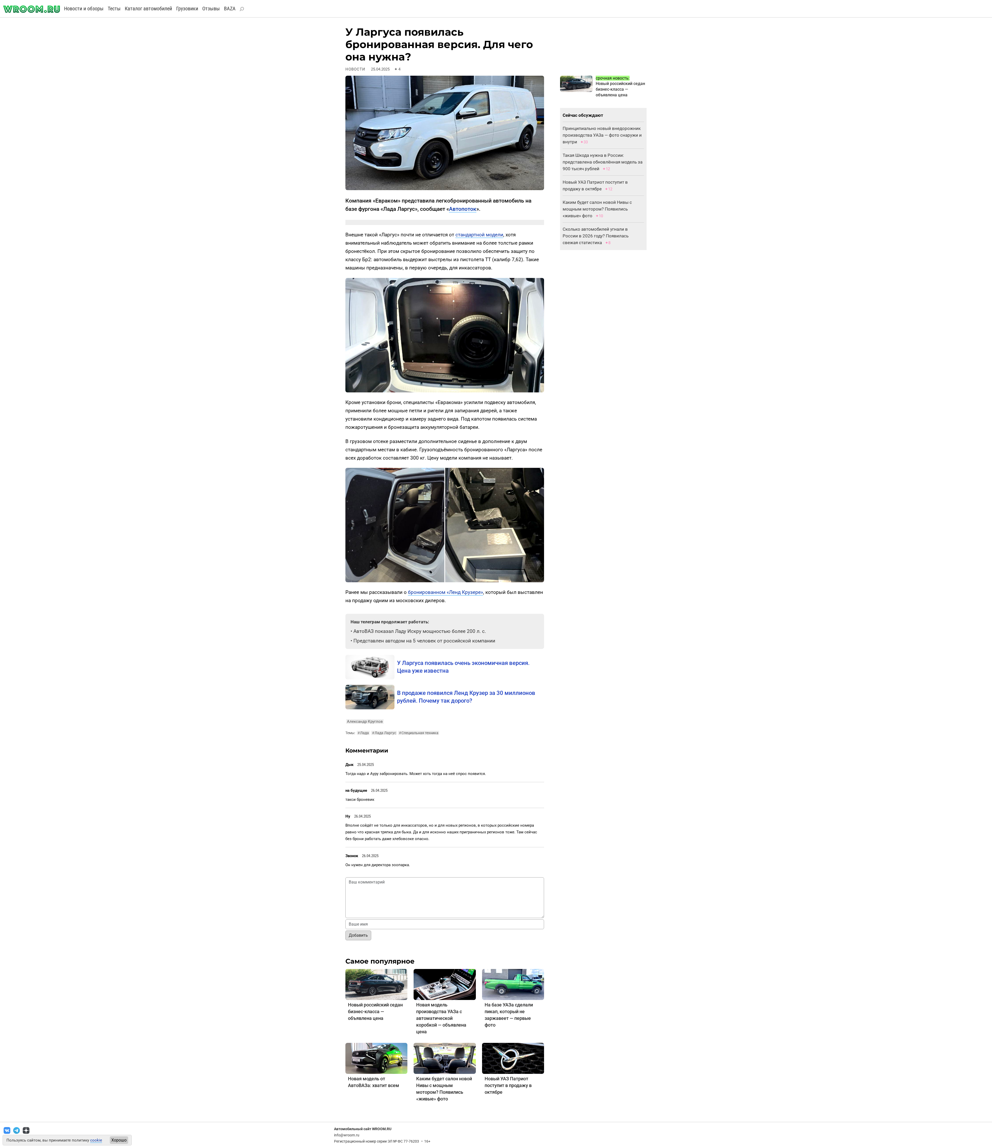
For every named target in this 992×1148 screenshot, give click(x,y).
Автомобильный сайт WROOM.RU (362, 1129)
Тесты (114, 8)
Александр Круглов (365, 721)
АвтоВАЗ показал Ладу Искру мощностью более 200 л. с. (419, 631)
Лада (363, 733)
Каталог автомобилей (148, 8)
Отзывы (211, 8)
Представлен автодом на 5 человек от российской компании (424, 641)
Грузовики (187, 8)
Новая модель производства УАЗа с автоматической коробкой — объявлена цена (441, 1018)
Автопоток (462, 209)
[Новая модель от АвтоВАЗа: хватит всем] (376, 1058)
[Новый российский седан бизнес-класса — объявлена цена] (376, 984)
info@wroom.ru (346, 1135)
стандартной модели (479, 235)
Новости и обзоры (84, 8)
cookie (96, 1140)
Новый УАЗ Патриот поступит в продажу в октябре (508, 1085)
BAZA (230, 8)
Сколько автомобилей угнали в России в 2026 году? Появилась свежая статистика (596, 236)
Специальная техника (418, 733)
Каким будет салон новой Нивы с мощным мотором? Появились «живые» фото (597, 209)
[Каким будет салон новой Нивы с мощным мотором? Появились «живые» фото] (445, 1058)
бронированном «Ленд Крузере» (445, 592)
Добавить (358, 935)
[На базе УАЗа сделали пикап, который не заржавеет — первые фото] (513, 984)
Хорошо (119, 1140)
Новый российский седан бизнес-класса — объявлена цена (375, 1011)
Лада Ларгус (384, 733)
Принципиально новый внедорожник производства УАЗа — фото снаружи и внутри (602, 135)
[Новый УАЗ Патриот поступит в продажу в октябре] (513, 1058)
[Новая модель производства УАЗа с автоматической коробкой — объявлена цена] (445, 984)
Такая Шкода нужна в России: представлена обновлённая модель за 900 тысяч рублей (602, 162)
